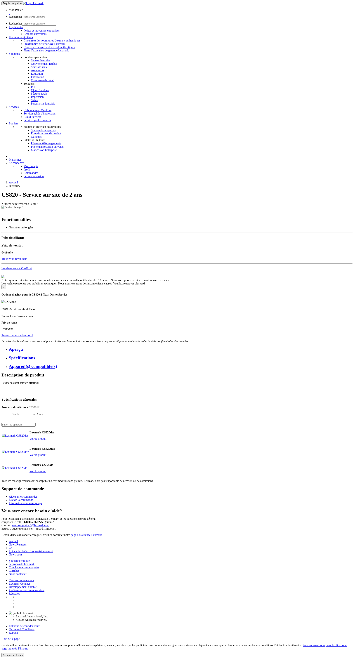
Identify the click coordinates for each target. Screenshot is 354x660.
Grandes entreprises (35, 33)
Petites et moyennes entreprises (42, 30)
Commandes (31, 172)
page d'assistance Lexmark (86, 534)
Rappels (13, 632)
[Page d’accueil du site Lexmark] (33, 3)
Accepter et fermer (13, 655)
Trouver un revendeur (21, 580)
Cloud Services (40, 90)
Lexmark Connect (19, 583)
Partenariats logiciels (43, 103)
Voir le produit (38, 438)
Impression (37, 96)
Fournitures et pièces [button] (21, 37)
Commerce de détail (42, 80)
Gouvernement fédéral (44, 63)
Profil (27, 169)
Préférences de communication (26, 590)
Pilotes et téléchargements (46, 143)
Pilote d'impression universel (47, 146)
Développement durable (23, 586)
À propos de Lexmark (21, 564)
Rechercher (15, 16)
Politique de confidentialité (24, 626)
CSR (12, 547)
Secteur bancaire (40, 60)
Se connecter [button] (16, 162)
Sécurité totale (39, 93)
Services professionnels (37, 120)
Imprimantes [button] (16, 27)
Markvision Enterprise (44, 150)
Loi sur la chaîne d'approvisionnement (31, 551)
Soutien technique (19, 560)
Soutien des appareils (43, 130)
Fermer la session (34, 176)
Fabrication (37, 77)
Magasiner (15, 159)
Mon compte (31, 166)
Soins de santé (39, 67)
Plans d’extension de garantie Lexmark (46, 50)
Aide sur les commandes (23, 496)
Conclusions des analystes (24, 567)
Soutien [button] (13, 123)
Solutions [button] (14, 53)
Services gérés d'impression (39, 113)
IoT (33, 86)
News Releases (18, 544)
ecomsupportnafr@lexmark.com (30, 525)
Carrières (14, 570)
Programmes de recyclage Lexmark (44, 43)
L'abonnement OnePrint (37, 110)
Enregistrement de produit (46, 133)
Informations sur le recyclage (25, 503)
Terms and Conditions (21, 629)
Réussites (14, 593)
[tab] (181, 349)
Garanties (36, 136)
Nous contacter (17, 574)
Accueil (13, 182)
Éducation (37, 73)
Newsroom (15, 554)
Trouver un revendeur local (17, 335)
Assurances (37, 70)
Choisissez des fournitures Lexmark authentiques (52, 40)
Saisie (34, 100)
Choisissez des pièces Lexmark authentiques (49, 47)
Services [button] (14, 106)
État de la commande (21, 499)
